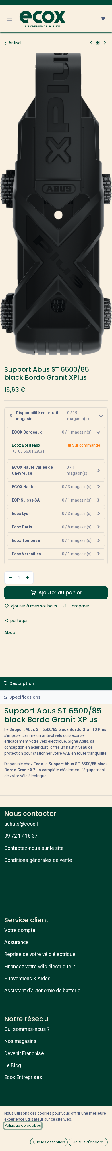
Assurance (16, 942)
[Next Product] (105, 43)
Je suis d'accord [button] (88, 1142)
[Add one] (27, 577)
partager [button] (18, 620)
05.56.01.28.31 (31, 451)
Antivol (15, 43)
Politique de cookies (23, 1125)
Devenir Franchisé (24, 1053)
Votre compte (19, 930)
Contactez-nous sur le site (34, 848)
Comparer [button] (78, 606)
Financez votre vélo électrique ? (39, 966)
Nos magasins (20, 1041)
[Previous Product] (91, 43)
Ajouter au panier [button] (59, 592)
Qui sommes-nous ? (27, 1029)
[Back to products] (97, 43)
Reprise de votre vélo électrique (40, 954)
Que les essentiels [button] (49, 1142)
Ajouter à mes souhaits (33, 606)
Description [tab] (21, 683)
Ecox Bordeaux (26, 445)
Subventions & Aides (27, 978)
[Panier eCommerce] (102, 18)
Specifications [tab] (24, 697)
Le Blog (12, 1065)
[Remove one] (10, 577)
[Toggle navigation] (9, 18)
